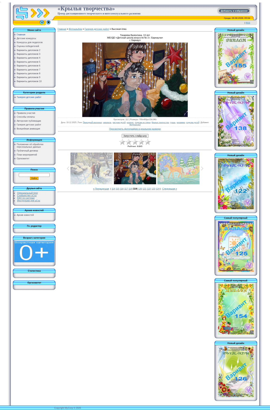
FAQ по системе (26, 198)
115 (117, 188)
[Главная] (42, 24)
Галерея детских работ (29, 97)
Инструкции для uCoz (28, 200)
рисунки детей (119, 122)
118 (130, 188)
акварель (107, 122)
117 (126, 188)
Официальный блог (27, 193)
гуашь (173, 122)
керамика (181, 122)
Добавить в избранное (234, 11)
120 (140, 188)
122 (149, 188)
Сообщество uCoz (27, 195)
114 (113, 188)
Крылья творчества (160, 122)
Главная (62, 29)
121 (144, 188)
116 (122, 188)
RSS (248, 23)
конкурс (130, 122)
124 (158, 188)
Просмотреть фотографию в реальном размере (135, 129)
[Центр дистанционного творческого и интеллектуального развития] (48, 24)
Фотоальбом (75, 29)
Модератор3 (135, 125)
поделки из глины (142, 122)
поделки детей (192, 122)
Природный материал (92, 122)
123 (153, 188)
